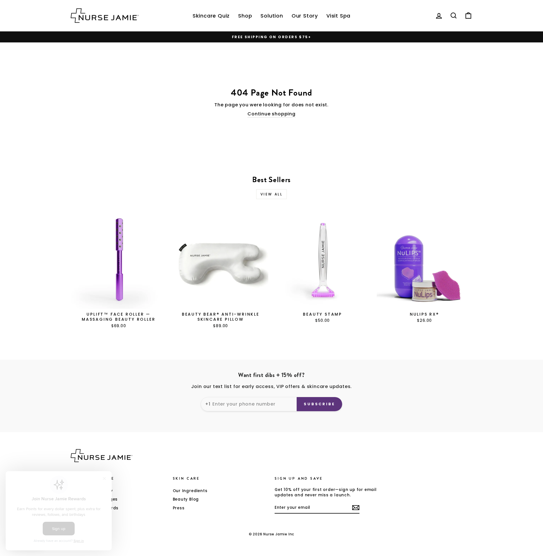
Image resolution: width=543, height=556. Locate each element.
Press (179, 508)
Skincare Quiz (211, 15)
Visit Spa (338, 15)
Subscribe (319, 404)
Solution (271, 15)
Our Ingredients (190, 490)
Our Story (305, 15)
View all (271, 194)
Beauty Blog (186, 499)
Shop (245, 15)
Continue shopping (271, 114)
